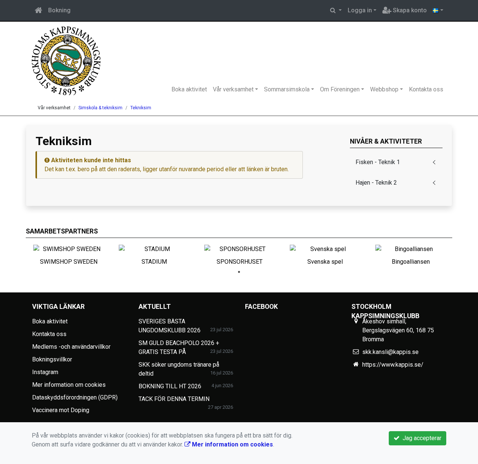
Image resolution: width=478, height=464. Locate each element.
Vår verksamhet (233, 89)
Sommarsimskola (287, 89)
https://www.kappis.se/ (392, 364)
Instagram (45, 372)
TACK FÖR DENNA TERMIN (174, 398)
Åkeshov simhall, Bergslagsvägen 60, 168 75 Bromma (398, 330)
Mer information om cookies (69, 384)
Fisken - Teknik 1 (378, 162)
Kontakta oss (426, 89)
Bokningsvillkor (52, 359)
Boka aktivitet (189, 89)
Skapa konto (409, 10)
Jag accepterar (420, 438)
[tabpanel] (68, 253)
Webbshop (384, 89)
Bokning (59, 10)
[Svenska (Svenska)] (438, 10)
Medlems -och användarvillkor (71, 346)
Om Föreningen (340, 89)
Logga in (360, 10)
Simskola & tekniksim (100, 107)
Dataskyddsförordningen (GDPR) (75, 397)
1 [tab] (239, 272)
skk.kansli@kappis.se (390, 351)
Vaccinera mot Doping (60, 410)
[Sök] (336, 10)
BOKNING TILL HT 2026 (170, 386)
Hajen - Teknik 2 (376, 182)
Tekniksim (140, 107)
